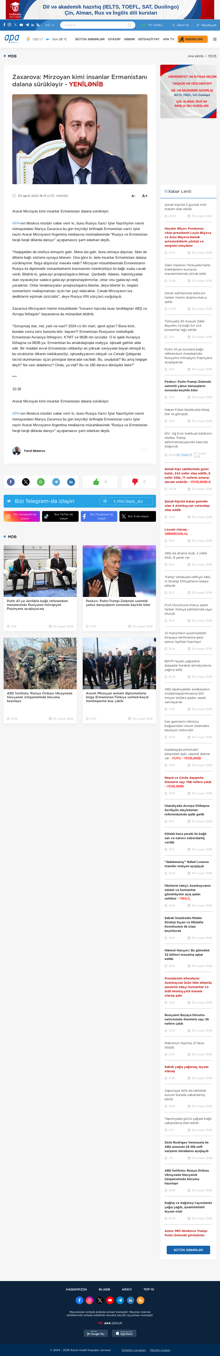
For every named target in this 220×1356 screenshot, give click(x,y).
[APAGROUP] (110, 1323)
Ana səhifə (195, 56)
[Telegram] (27, 25)
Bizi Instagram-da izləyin (25, 516)
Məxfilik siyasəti (160, 1350)
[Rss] (38, 25)
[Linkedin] (32, 25)
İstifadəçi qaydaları (134, 1350)
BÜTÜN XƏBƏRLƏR (90, 39)
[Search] (129, 25)
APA (15, 223)
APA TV (168, 39)
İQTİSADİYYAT (149, 39)
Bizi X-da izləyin (138, 516)
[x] (100, 1300)
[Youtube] (21, 25)
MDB (212, 56)
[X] (15, 25)
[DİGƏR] (214, 39)
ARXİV (127, 1289)
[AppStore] (124, 1334)
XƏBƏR (129, 39)
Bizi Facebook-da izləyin (101, 516)
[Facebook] (4, 25)
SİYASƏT (114, 39)
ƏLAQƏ (104, 1289)
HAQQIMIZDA (76, 1289)
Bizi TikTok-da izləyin (63, 516)
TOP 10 (149, 1289)
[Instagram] (9, 25)
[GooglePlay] (96, 1334)
